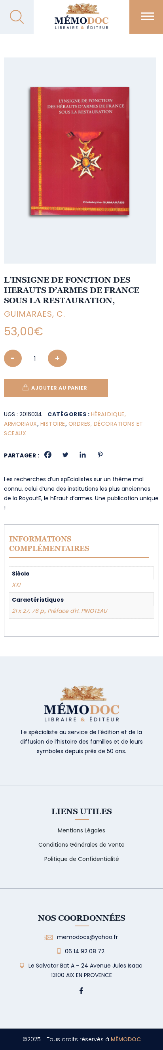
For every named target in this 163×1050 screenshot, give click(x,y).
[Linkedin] (82, 454)
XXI (16, 585)
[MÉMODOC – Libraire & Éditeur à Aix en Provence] (81, 21)
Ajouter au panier (59, 388)
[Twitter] (65, 454)
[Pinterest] (100, 454)
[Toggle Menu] (147, 16)
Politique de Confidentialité (81, 859)
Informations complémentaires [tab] (49, 544)
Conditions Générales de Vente (81, 845)
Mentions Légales (81, 830)
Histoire (52, 424)
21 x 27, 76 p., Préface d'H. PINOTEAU (59, 611)
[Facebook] (48, 454)
